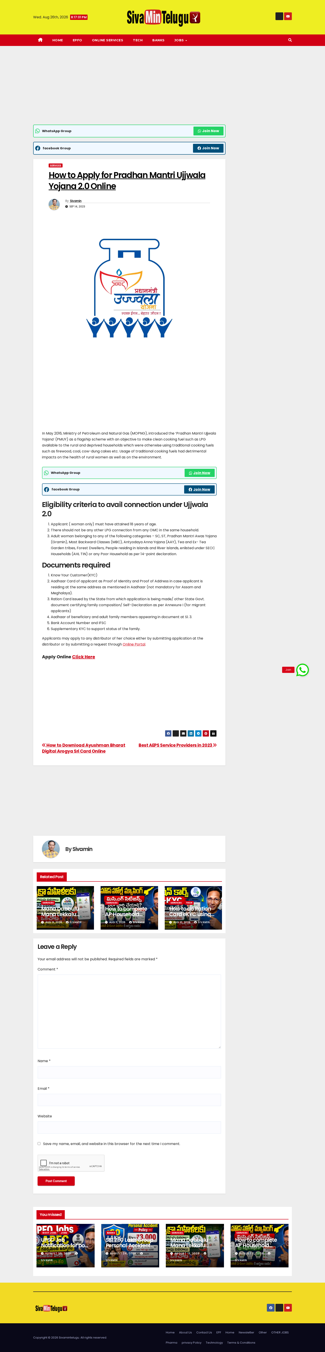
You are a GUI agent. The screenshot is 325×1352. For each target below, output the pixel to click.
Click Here (83, 657)
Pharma (171, 1343)
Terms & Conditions (241, 1343)
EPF (218, 1332)
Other (263, 1332)
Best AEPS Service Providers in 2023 (176, 745)
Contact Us (204, 1332)
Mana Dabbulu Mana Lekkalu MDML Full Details (62, 914)
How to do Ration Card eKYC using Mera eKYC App (190, 914)
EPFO (77, 40)
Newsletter (246, 1332)
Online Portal (134, 644)
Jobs (64, 1232)
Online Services (107, 40)
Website (45, 1116)
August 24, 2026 (123, 1253)
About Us (185, 1332)
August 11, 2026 (252, 1253)
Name (44, 1060)
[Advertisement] (129, 92)
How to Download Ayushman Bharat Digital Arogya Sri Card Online (83, 748)
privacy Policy (191, 1343)
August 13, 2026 (187, 1253)
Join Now (210, 130)
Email (44, 1088)
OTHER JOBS (280, 1332)
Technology (214, 1343)
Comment (48, 969)
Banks (158, 40)
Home (57, 40)
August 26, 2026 (58, 1253)
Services (55, 165)
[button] (290, 40)
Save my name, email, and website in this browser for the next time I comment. (111, 1143)
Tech (138, 40)
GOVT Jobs (49, 1232)
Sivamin (76, 201)
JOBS (179, 40)
